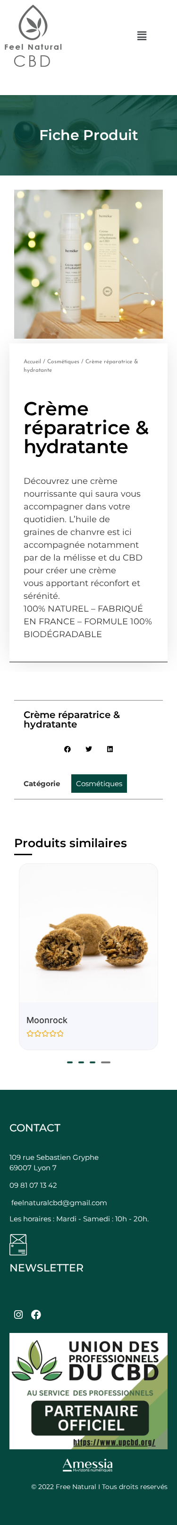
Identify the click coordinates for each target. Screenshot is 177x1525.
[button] (142, 35)
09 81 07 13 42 (33, 1185)
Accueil (32, 362)
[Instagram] (18, 1314)
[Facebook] (36, 1314)
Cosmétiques (63, 362)
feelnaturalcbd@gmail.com (59, 1202)
